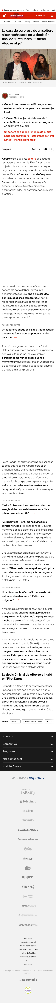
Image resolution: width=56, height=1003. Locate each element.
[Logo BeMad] (28, 868)
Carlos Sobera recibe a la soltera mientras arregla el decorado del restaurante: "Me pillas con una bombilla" (26, 509)
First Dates (14, 94)
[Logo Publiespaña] (28, 915)
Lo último (6, 22)
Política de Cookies (28, 953)
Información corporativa (28, 942)
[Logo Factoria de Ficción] (28, 839)
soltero (32, 158)
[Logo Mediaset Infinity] (28, 791)
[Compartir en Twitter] (39, 149)
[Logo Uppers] (28, 877)
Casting (27, 22)
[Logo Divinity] (28, 820)
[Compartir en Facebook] (51, 149)
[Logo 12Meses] (28, 896)
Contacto (28, 964)
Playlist (36, 22)
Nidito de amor (48, 22)
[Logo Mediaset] (28, 779)
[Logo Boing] (28, 848)
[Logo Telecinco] (28, 801)
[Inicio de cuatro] (4, 15)
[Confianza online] (28, 992)
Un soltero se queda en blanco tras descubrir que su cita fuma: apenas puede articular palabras (28, 333)
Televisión (15, 721)
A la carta (17, 22)
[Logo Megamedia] (29, 980)
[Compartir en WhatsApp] (33, 149)
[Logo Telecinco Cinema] (28, 887)
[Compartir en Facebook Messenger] (45, 149)
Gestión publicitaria (28, 957)
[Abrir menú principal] (52, 15)
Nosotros (8, 736)
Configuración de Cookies (28, 949)
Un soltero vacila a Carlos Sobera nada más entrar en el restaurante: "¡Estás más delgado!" (27, 596)
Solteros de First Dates (32, 721)
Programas (9, 751)
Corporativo (10, 743)
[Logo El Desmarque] (28, 830)
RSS (28, 961)
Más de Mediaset (12, 758)
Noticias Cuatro (12, 766)
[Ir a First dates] (17, 15)
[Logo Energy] (28, 858)
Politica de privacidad (28, 946)
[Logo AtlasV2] (28, 906)
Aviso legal (28, 938)
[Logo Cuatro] (28, 810)
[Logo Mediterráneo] (28, 925)
